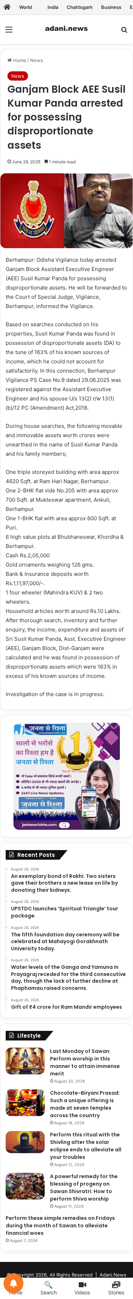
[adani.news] (66, 29)
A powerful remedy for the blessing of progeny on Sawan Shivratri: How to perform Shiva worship (84, 1187)
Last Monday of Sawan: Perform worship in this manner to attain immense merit (85, 1062)
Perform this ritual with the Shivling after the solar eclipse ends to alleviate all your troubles (85, 1146)
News (36, 60)
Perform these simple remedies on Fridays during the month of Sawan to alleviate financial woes (60, 1225)
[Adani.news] (7, 7)
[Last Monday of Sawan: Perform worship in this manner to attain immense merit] (25, 1061)
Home (19, 60)
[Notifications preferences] (13, 1283)
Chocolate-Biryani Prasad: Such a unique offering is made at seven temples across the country (85, 1104)
